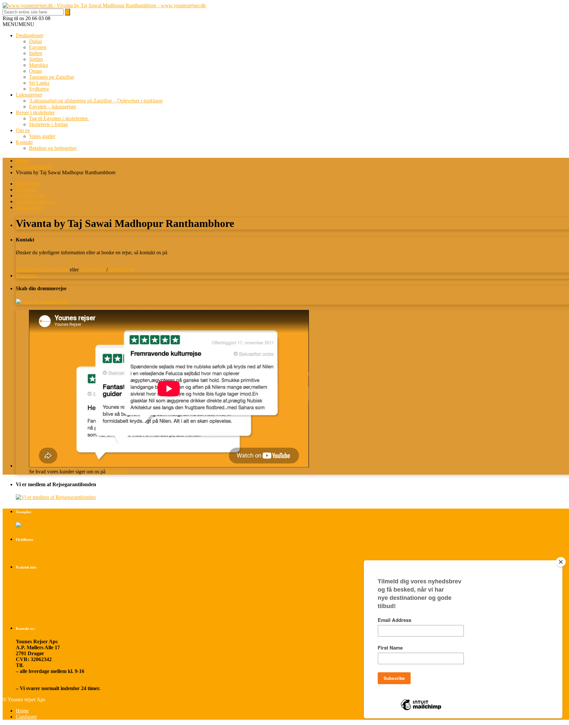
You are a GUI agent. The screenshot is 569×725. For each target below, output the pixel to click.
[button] (18, 24)
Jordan (36, 59)
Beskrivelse (28, 183)
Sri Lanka (39, 83)
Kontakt (24, 142)
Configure (26, 716)
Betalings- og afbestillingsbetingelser (56, 580)
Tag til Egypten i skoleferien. (59, 118)
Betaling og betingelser (53, 148)
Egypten (37, 47)
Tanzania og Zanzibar (51, 77)
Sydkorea (39, 89)
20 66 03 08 (92, 269)
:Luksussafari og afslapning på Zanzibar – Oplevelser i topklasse (96, 100)
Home (22, 160)
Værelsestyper (30, 195)
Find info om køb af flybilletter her (54, 552)
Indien (35, 53)
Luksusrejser (29, 95)
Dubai (35, 41)
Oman (35, 71)
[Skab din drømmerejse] (42, 301)
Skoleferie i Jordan (48, 124)
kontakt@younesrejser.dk (42, 269)
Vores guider (42, 136)
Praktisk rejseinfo (35, 591)
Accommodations (34, 166)
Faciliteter (26, 189)
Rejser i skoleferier (35, 112)
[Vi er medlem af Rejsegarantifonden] (56, 497)
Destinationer (29, 35)
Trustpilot (26, 275)
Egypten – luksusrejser (52, 106)
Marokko (38, 65)
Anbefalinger (29, 207)
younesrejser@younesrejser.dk (50, 682)
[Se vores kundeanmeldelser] (28, 525)
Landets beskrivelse (36, 201)
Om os (23, 130)
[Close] (561, 562)
